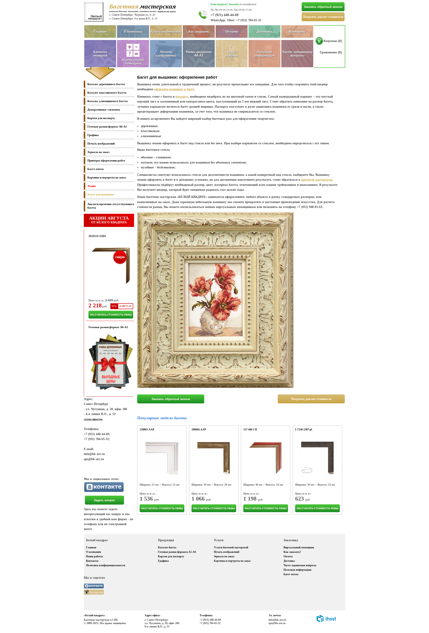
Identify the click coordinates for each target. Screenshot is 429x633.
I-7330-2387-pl (303, 429)
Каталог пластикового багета (106, 92)
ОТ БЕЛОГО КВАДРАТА (109, 220)
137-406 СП (250, 429)
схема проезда (93, 419)
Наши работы (231, 53)
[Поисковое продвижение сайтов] (326, 621)
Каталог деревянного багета (106, 84)
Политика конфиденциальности (105, 565)
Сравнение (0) (331, 52)
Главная (100, 31)
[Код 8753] (265, 458)
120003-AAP (147, 429)
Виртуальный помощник (299, 547)
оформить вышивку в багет (174, 89)
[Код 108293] (213, 458)
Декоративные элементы (103, 109)
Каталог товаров (100, 53)
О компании (133, 31)
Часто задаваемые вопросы (297, 53)
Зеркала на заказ (98, 152)
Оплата (231, 31)
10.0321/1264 (97, 236)
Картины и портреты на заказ (106, 177)
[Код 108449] (161, 458)
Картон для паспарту (101, 118)
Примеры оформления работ (106, 160)
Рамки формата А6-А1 (199, 53)
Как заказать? (292, 551)
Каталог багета (167, 547)
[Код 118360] (317, 458)
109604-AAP (198, 429)
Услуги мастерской (166, 31)
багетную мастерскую (316, 179)
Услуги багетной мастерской (231, 547)
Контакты (297, 31)
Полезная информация (264, 53)
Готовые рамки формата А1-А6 (177, 551)
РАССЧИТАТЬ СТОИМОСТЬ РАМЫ (111, 314)
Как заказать (198, 31)
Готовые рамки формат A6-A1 (107, 126)
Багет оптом (95, 169)
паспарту (181, 96)
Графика (93, 135)
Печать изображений (166, 53)
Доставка (264, 31)
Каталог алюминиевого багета (107, 101)
